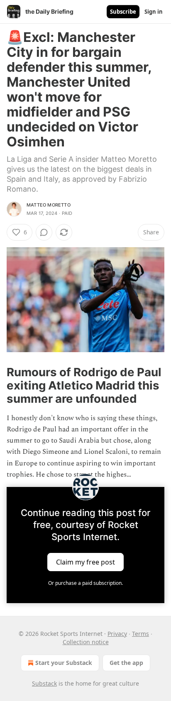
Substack (44, 683)
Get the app (126, 663)
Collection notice (86, 642)
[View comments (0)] (44, 232)
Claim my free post (85, 561)
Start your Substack (63, 663)
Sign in (153, 11)
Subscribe (123, 11)
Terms (140, 634)
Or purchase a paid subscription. (85, 583)
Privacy (117, 634)
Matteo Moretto (49, 205)
